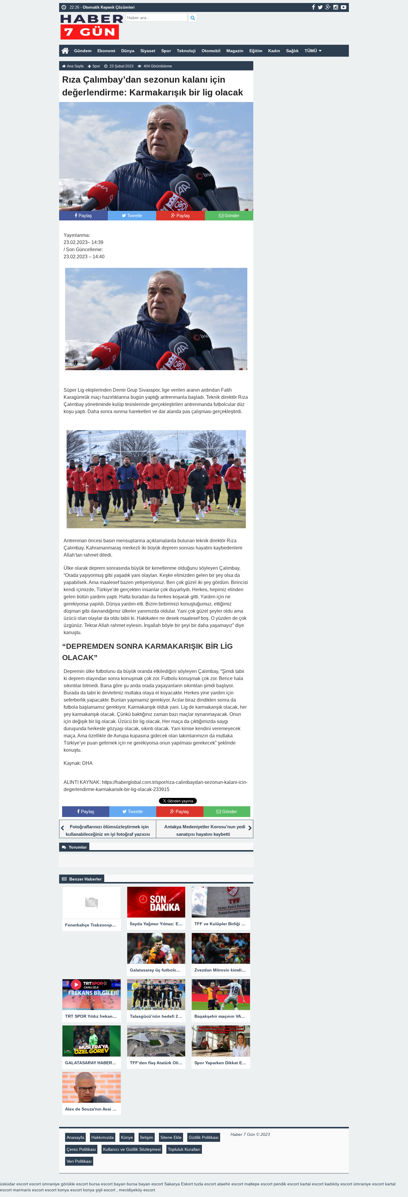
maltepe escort (258, 1183)
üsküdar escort (14, 1183)
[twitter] (320, 7)
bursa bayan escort (145, 1183)
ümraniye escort (368, 1183)
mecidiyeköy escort (137, 1189)
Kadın (274, 50)
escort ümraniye (44, 1183)
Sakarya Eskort (178, 1183)
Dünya (127, 50)
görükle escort (74, 1183)
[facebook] (313, 7)
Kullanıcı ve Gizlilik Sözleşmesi (132, 1149)
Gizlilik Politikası (204, 1137)
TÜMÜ (311, 50)
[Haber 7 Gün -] (91, 26)
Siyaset (147, 50)
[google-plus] (328, 7)
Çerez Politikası (81, 1149)
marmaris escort (28, 1189)
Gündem (82, 50)
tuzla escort (205, 1183)
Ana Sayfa (75, 66)
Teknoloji (186, 50)
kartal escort (311, 1183)
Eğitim (255, 50)
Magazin (234, 50)
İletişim (146, 1137)
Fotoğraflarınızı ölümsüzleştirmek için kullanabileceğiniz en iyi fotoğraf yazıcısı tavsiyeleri (108, 834)
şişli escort (105, 1189)
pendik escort (286, 1183)
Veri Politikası (79, 1161)
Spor (166, 50)
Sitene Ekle (171, 1137)
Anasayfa (75, 1137)
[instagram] (335, 7)
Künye (127, 1137)
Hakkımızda (102, 1137)
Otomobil (211, 50)
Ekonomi (106, 50)
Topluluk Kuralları (184, 1149)
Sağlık (292, 50)
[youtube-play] (343, 7)
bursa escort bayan (107, 1183)
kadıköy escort (338, 1183)
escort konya (57, 1189)
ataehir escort (230, 1183)
